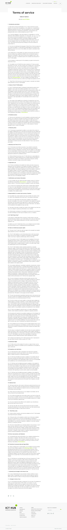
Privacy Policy (8, 525)
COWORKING (33, 513)
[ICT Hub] (8, 3)
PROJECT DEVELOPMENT (36, 510)
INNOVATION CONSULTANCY (36, 509)
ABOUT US (33, 515)
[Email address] (60, 509)
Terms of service (13, 525)
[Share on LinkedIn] (14, 496)
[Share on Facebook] (11, 496)
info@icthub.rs (24, 112)
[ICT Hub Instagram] (49, 513)
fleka (60, 528)
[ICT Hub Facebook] (53, 513)
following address (16, 77)
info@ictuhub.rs (22, 181)
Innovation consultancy (36, 3)
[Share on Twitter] (9, 496)
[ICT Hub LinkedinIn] (51, 513)
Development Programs (47, 3)
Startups (55, 3)
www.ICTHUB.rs (26, 19)
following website (28, 448)
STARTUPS (33, 512)
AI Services (28, 3)
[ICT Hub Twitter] (48, 513)
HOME (32, 507)
